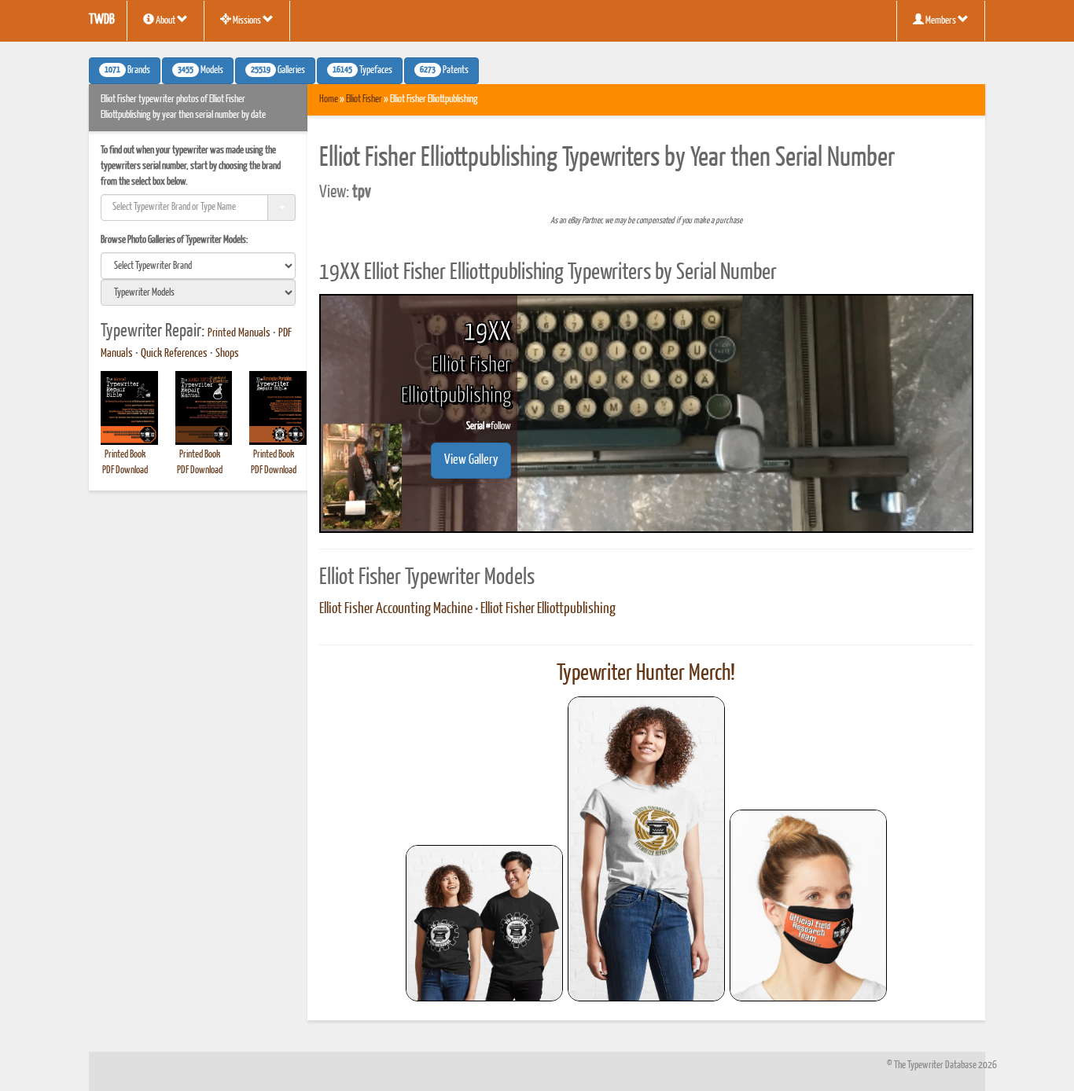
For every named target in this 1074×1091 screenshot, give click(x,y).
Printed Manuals (239, 333)
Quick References (174, 353)
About (165, 21)
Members (941, 21)
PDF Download (125, 470)
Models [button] (200, 70)
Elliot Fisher (364, 99)
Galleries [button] (278, 70)
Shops (227, 353)
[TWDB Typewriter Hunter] (484, 923)
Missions (247, 21)
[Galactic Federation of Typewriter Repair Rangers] (646, 848)
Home (328, 99)
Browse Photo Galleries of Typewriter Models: (174, 240)
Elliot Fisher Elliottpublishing (548, 609)
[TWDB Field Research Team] (808, 905)
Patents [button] (444, 70)
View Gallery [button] (471, 460)
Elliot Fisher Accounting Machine (396, 609)
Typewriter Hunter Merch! (646, 674)
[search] (198, 265)
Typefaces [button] (362, 70)
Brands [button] (127, 70)
